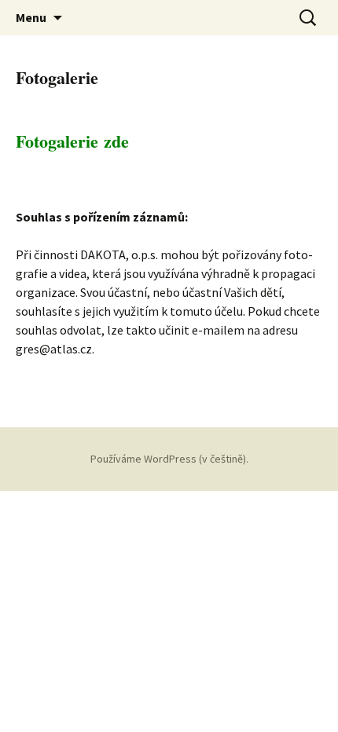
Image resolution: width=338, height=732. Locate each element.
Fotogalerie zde (72, 141)
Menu (31, 17)
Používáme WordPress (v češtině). (169, 459)
